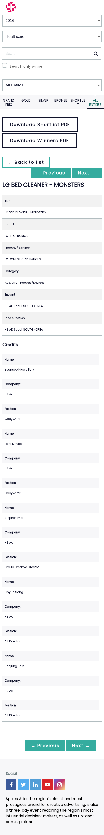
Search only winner (27, 66)
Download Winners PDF (39, 140)
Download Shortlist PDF (40, 124)
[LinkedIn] (35, 784)
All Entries (95, 102)
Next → (87, 173)
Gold (26, 100)
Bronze (60, 100)
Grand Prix (8, 102)
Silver (43, 100)
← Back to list (26, 162)
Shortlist (78, 102)
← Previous (51, 173)
